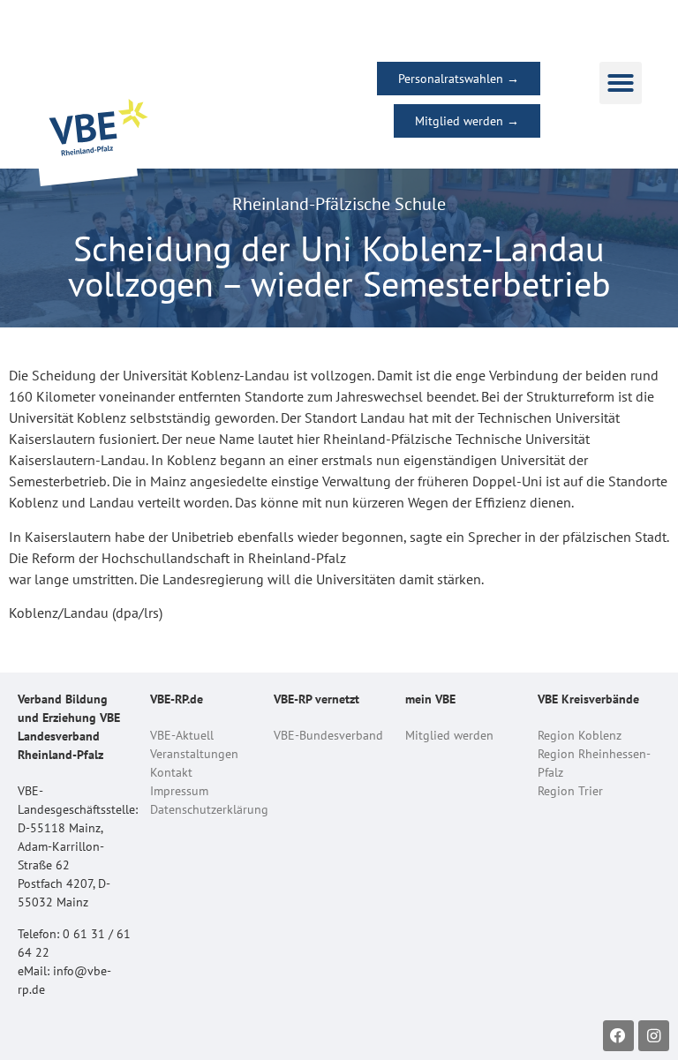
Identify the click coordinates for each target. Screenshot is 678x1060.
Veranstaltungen (194, 754)
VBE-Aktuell (182, 735)
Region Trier (570, 791)
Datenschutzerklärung (209, 809)
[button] (620, 83)
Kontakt (171, 772)
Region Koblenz (580, 735)
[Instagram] (653, 1035)
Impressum (179, 791)
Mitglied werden (449, 735)
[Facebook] (618, 1035)
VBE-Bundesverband (328, 735)
